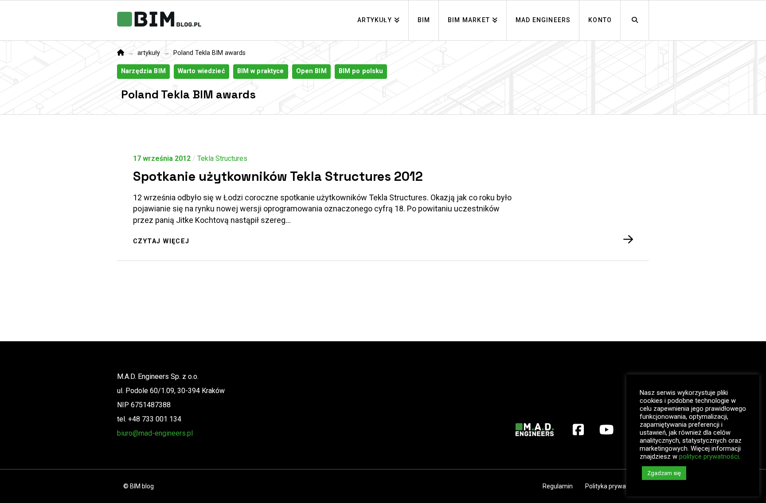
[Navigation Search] (635, 20)
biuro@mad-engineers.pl (155, 433)
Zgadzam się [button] (664, 473)
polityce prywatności (709, 456)
